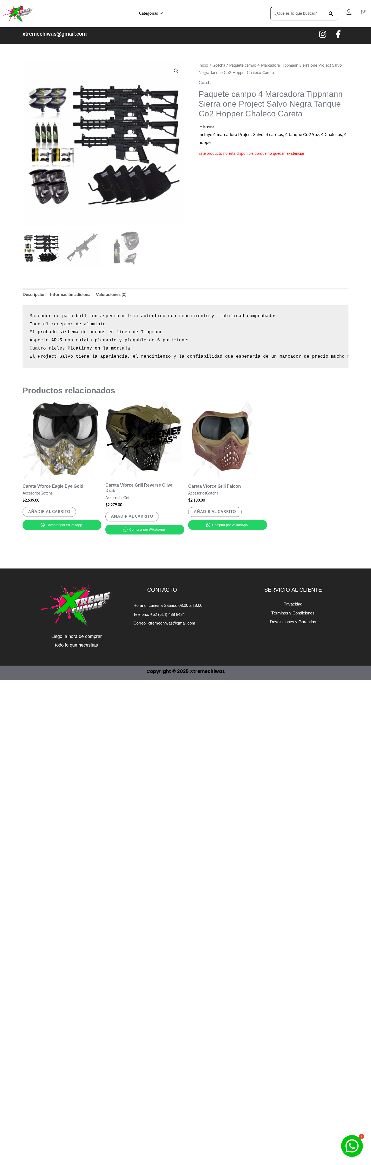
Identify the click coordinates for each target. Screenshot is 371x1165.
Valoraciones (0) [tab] (111, 294)
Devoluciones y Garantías (293, 621)
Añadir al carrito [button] (49, 512)
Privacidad (293, 604)
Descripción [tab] (34, 294)
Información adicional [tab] (71, 294)
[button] (176, 71)
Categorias (148, 13)
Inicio (203, 65)
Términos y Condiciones (293, 613)
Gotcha (218, 65)
